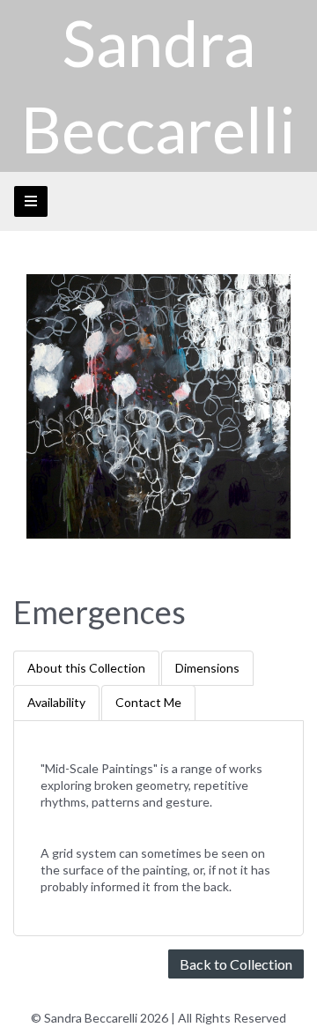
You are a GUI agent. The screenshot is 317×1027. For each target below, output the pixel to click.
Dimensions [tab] (207, 667)
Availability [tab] (56, 702)
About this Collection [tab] (86, 667)
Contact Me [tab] (148, 702)
